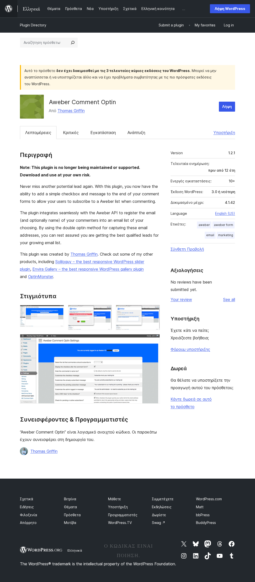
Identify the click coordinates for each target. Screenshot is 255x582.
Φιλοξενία (28, 515)
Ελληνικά (74, 550)
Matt (199, 507)
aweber (204, 225)
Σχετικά (26, 499)
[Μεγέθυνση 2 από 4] (105, 311)
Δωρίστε (159, 515)
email (210, 235)
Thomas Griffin (71, 110)
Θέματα (70, 507)
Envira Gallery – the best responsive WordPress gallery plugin (88, 269)
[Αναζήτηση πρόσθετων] (73, 43)
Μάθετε (114, 499)
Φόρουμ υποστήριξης (190, 349)
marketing (225, 235)
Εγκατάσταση (103, 132)
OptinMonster (40, 276)
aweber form (223, 225)
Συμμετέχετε (163, 499)
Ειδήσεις (27, 507)
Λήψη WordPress (230, 8)
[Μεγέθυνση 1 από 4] (57, 311)
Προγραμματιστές (122, 515)
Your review (181, 299)
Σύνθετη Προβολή (187, 249)
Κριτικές (71, 132)
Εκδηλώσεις (162, 507)
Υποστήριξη (224, 132)
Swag (158, 522)
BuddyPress (206, 522)
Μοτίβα (70, 522)
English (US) (225, 213)
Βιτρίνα (70, 499)
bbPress (203, 515)
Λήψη (227, 106)
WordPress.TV (120, 522)
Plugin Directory (33, 25)
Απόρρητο (28, 522)
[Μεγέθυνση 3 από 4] (153, 311)
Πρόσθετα (72, 515)
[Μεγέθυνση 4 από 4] (153, 340)
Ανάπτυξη (136, 132)
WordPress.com (209, 499)
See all (229, 299)
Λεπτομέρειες (38, 132)
